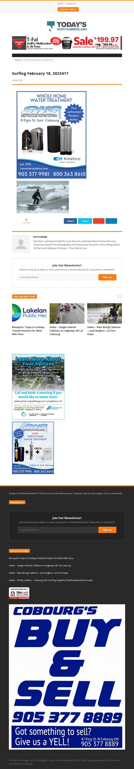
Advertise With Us (68, 9)
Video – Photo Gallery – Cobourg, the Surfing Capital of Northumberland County (51, 580)
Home (60, 3)
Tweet (85, 221)
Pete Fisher (40, 236)
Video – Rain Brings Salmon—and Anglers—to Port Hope (104, 330)
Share (70, 221)
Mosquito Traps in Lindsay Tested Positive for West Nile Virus (28, 330)
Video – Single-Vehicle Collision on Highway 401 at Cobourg (66, 330)
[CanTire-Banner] (67, 42)
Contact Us (71, 3)
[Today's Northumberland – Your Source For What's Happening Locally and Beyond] (67, 26)
